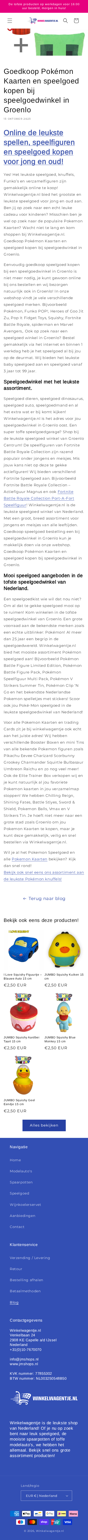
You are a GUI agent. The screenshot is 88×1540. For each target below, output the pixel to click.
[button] (9, 20)
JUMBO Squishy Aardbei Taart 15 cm (22, 1039)
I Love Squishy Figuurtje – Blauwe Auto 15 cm (23, 976)
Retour (16, 1269)
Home (15, 1160)
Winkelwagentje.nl (50, 1531)
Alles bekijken (44, 1125)
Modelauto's (21, 1171)
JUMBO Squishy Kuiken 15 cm (64, 976)
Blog (14, 1302)
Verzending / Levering (30, 1258)
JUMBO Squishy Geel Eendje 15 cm (19, 1102)
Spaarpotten (21, 1182)
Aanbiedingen (22, 1215)
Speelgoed (19, 1193)
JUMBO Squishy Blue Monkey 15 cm (60, 1039)
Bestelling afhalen (26, 1280)
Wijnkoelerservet (25, 1204)
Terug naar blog (47, 898)
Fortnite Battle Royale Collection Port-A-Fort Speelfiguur (39, 498)
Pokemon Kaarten (29, 859)
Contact (17, 1227)
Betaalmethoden (25, 1291)
